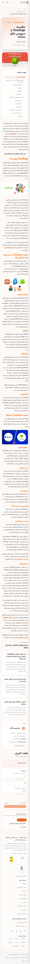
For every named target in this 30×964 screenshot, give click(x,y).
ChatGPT (23, 939)
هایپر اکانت (25, 623)
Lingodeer (19, 94)
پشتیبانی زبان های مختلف (16, 110)
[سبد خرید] (7, 2)
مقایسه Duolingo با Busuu (16, 97)
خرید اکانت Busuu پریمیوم (21, 559)
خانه (25, 9)
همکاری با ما (23, 910)
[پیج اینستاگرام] (24, 931)
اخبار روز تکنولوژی (22, 887)
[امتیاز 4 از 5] (15, 786)
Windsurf (10, 942)
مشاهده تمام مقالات (20, 746)
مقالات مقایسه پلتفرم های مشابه (18, 823)
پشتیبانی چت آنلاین (19, 926)
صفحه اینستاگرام (23, 638)
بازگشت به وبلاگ (22, 820)
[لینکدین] (12, 931)
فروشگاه (24, 884)
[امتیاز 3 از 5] (11, 786)
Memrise (19, 91)
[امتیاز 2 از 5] (8, 786)
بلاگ (19, 9)
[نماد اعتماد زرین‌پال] (11, 859)
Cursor (16, 942)
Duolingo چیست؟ (20, 77)
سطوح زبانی (19, 107)
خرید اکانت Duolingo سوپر (11, 248)
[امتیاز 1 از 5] (5, 786)
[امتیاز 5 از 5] (18, 786)
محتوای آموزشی (18, 101)
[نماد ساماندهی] (21, 859)
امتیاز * (24, 783)
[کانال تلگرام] (20, 931)
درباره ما (24, 891)
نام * (25, 776)
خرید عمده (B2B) (22, 906)
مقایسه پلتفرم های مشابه (21, 11)
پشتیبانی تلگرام (20, 922)
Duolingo (13, 134)
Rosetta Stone (18, 85)
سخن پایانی (20, 116)
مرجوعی (26, 961)
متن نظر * (24, 791)
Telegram (23, 946)
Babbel (20, 88)
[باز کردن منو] (3, 2)
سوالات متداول (23, 895)
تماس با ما (23, 827)
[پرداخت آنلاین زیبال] (21, 869)
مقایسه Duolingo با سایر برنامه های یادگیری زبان (14, 81)
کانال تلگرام (15, 638)
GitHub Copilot (15, 946)
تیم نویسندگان (19, 41)
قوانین (22, 961)
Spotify (10, 939)
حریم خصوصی (9, 957)
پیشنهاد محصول (22, 914)
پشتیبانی (24, 628)
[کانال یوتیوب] (16, 931)
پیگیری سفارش (22, 899)
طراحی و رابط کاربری (17, 113)
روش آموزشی (19, 104)
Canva (16, 939)
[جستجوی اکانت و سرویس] (11, 2)
